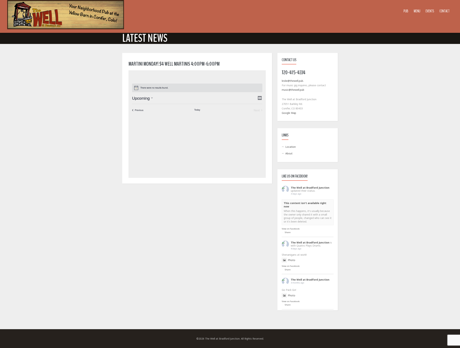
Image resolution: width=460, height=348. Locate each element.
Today (197, 109)
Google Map (289, 113)
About (289, 153)
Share (288, 232)
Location (290, 146)
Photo (291, 260)
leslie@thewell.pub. (293, 80)
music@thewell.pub (293, 89)
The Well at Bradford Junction (310, 187)
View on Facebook (291, 228)
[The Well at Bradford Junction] (65, 16)
